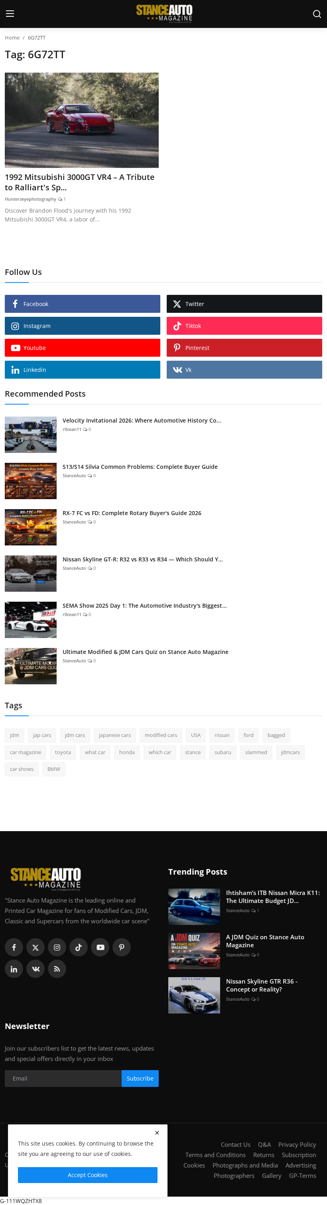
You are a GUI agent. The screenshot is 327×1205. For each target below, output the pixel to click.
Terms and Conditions (215, 1155)
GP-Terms (302, 1175)
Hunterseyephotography (30, 199)
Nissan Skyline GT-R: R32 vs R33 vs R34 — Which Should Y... (143, 559)
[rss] (57, 969)
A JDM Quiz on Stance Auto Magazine (265, 941)
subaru (223, 752)
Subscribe (140, 1078)
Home (12, 37)
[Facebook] (14, 947)
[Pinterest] (121, 947)
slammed (256, 752)
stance (193, 752)
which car (160, 752)
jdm (14, 735)
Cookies (194, 1165)
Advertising (301, 1165)
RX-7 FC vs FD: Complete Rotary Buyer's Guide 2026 (132, 513)
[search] (317, 14)
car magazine (25, 752)
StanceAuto (74, 475)
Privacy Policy (297, 1144)
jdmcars (290, 752)
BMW (53, 768)
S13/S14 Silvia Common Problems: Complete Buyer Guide (140, 466)
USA (196, 735)
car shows (21, 768)
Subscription (299, 1155)
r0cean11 (72, 429)
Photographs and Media (245, 1165)
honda (127, 752)
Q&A (264, 1144)
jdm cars (75, 735)
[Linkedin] (14, 969)
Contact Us (235, 1144)
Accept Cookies (88, 1175)
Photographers (234, 1175)
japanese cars (115, 735)
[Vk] (35, 969)
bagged (276, 735)
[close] (157, 1132)
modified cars (161, 735)
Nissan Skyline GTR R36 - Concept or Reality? (261, 985)
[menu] (10, 14)
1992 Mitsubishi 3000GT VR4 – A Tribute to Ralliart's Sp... (80, 182)
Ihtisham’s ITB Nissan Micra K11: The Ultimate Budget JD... (273, 897)
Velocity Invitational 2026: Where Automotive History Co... (142, 420)
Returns (263, 1155)
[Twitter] (35, 947)
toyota (63, 752)
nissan (222, 735)
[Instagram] (57, 947)
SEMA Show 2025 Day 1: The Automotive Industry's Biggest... (145, 605)
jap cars (42, 735)
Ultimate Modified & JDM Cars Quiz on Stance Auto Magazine (146, 652)
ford (249, 735)
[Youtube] (100, 947)
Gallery (272, 1175)
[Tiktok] (78, 947)
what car (95, 752)
